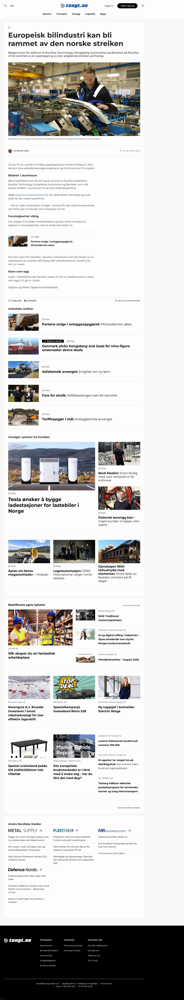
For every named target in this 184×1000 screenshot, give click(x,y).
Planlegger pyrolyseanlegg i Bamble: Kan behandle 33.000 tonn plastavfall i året (73, 859)
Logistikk (90, 14)
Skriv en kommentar (129, 300)
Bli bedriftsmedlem (49, 950)
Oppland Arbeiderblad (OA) (32, 194)
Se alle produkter (48, 965)
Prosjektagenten (48, 960)
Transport (61, 14)
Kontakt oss (93, 950)
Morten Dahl (23, 151)
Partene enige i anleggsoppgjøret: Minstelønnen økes (52, 243)
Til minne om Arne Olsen (111, 853)
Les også (35, 237)
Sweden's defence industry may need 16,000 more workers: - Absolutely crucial (28, 889)
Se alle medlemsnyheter (128, 808)
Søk (12, 6)
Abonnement (46, 945)
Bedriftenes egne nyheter (26, 604)
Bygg (103, 14)
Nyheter (47, 14)
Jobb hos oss (94, 955)
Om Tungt (93, 960)
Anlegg (76, 14)
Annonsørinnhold (72, 950)
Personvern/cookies (73, 945)
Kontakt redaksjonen (97, 945)
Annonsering (46, 955)
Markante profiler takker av (112, 837)
